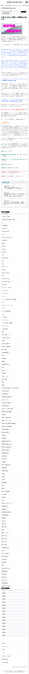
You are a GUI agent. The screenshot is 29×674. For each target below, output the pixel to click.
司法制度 (4, 373)
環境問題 (4, 518)
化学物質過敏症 (5, 352)
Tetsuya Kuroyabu (6, 278)
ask (2, 234)
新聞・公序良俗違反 (6, 417)
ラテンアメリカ (5, 325)
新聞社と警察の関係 (6, 447)
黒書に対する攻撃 (6, 586)
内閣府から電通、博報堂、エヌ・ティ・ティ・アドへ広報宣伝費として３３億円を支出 (14, 188)
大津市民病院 (5, 393)
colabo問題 (4, 240)
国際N (3, 385)
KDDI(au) (4, 252)
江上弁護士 (4, 494)
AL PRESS (4, 228)
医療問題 (4, 358)
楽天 (3, 485)
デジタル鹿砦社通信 (6, 311)
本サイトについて (5, 646)
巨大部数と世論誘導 (6, 402)
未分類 (3, 473)
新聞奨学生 (4, 438)
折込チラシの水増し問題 (7, 408)
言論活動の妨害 (5, 547)
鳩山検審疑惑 (5, 583)
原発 (3, 367)
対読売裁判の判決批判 (7, 396)
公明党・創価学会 (6, 343)
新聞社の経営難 (5, 450)
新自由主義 (4, 456)
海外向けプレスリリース (7, 503)
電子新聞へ (4, 574)
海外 (3, 500)
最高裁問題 (4, 467)
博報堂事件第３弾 (6, 364)
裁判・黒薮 (4, 544)
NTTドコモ (4, 266)
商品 (3, 382)
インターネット (5, 290)
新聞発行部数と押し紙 (7, 444)
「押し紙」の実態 (6, 216)
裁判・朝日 (4, 535)
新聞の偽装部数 (5, 429)
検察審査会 (4, 482)
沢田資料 (4, 497)
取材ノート (4, 370)
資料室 (3, 649)
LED (3, 255)
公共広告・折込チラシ (7, 337)
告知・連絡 (4, 379)
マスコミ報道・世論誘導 (7, 323)
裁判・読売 (4, 541)
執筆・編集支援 (5, 662)
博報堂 (3, 361)
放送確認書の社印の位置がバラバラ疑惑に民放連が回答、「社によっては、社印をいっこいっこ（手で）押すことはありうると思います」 (14, 195)
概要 (3, 488)
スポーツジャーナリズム (7, 305)
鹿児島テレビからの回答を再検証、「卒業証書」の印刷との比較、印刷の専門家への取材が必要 (14, 203)
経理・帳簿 (4, 526)
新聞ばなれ (4, 435)
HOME (3, 643)
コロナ (3, 302)
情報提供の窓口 (5, 659)
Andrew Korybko (5, 231)
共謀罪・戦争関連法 (6, 346)
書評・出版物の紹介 (6, 464)
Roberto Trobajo (5, 272)
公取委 (3, 340)
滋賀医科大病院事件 (6, 512)
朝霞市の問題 (5, 470)
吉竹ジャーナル (5, 376)
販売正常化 (4, 562)
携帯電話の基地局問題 (7, 411)
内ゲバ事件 (4, 349)
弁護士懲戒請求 (5, 405)
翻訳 (3, 529)
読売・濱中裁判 (5, 553)
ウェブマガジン (5, 293)
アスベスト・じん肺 (6, 287)
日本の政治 (4, 458)
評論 (3, 550)
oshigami (4, 269)
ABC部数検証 (5, 225)
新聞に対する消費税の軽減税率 (9, 423)
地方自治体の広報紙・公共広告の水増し (11, 388)
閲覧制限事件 (5, 571)
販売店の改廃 (5, 556)
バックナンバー (5, 320)
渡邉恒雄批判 (5, 506)
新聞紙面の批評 (5, 453)
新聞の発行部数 (5, 432)
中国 (3, 331)
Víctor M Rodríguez (6, 281)
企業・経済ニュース (6, 334)
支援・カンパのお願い (6, 656)
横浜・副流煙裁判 (6, 491)
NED (3, 260)
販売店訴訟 (4, 559)
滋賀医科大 (4, 509)
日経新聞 (4, 461)
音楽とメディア (5, 580)
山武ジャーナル (5, 399)
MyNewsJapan (5, 258)
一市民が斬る (5, 328)
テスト (3, 314)
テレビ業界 (4, 317)
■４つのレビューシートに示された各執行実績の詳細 (12, 109)
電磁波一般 (4, 577)
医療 (3, 355)
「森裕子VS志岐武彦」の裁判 (8, 219)
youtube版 (4, 284)
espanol (3, 246)
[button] (26, 2)
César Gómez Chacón (7, 237)
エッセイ (4, 296)
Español (3, 249)
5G (2, 222)
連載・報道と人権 (6, 568)
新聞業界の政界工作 (6, 441)
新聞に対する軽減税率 (7, 426)
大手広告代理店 (6, 13)
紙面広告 (4, 524)
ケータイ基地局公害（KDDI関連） (9, 299)
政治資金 (4, 414)
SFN (3, 275)
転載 (3, 565)
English (3, 243)
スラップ (4, 308)
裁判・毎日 (4, 538)
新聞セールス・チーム (7, 420)
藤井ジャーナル (5, 532)
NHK (3, 263)
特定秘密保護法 (5, 515)
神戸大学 (4, 521)
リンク (3, 652)
